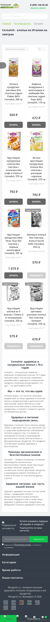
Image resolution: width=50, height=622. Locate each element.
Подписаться (38, 539)
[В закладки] (22, 59)
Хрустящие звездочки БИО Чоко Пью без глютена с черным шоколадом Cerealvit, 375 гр (13, 244)
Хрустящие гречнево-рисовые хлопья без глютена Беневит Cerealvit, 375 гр (36, 316)
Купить (13, 124)
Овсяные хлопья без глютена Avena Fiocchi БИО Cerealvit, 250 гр (36, 241)
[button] (39, 5)
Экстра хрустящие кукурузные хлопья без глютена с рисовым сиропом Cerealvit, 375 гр (36, 168)
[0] (37, 618)
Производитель (22, 23)
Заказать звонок (38, 7)
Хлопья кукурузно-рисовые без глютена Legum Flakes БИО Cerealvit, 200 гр (13, 91)
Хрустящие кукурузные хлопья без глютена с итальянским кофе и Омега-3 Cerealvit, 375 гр (13, 167)
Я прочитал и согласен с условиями (23, 546)
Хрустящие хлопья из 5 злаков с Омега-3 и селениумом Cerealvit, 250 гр (13, 314)
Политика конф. (22, 544)
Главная (6, 23)
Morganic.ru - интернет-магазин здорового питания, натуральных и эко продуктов (25, 590)
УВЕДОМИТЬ (36, 275)
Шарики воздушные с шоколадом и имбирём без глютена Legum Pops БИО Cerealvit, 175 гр (36, 93)
